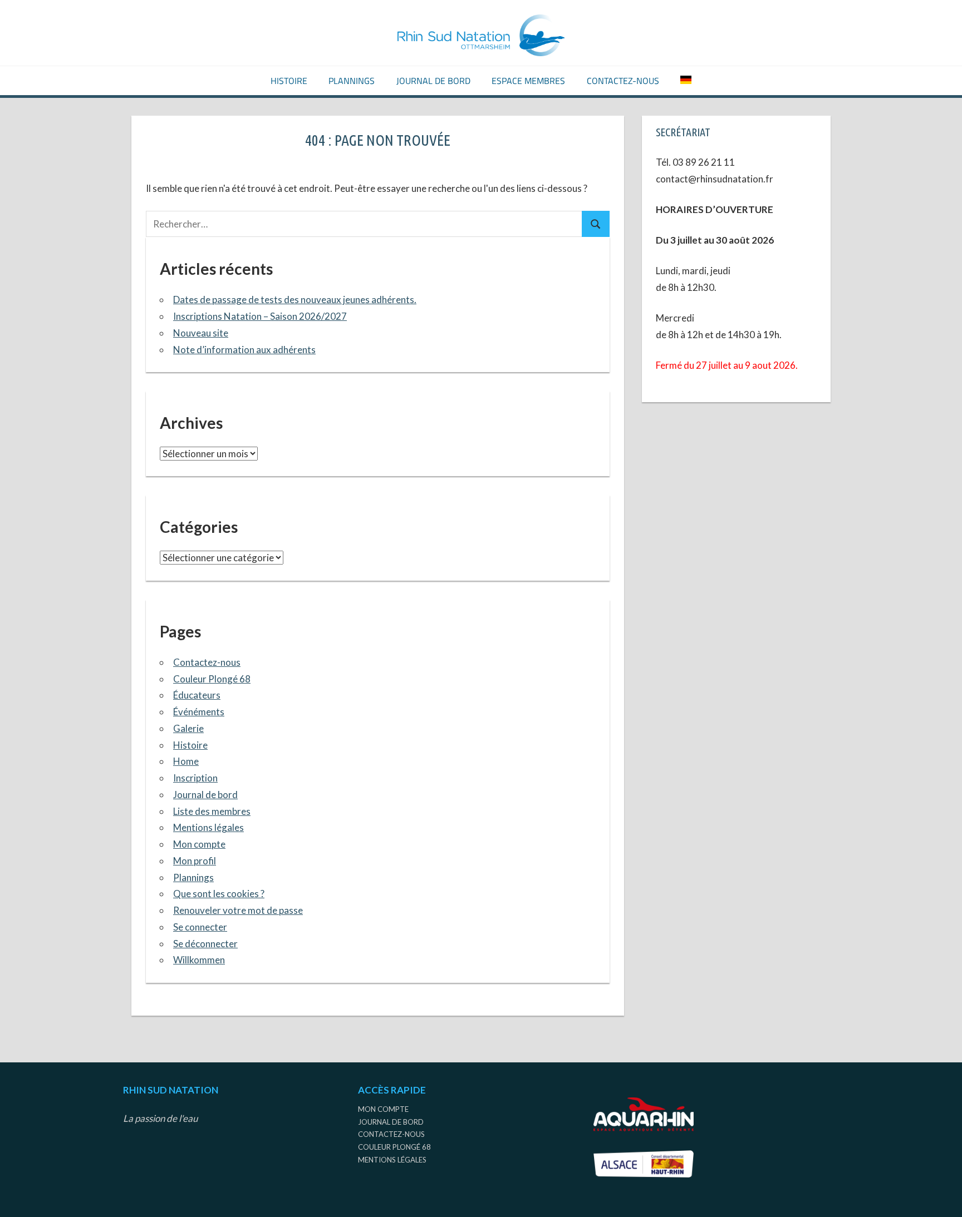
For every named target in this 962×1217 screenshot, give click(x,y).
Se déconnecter (205, 943)
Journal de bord (433, 80)
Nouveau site (200, 333)
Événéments (198, 712)
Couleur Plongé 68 (212, 679)
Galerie (188, 728)
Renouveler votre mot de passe (238, 910)
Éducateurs (196, 695)
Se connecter (200, 927)
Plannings (351, 80)
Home (186, 761)
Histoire (289, 80)
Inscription (195, 778)
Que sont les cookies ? (218, 893)
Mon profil (194, 861)
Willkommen (199, 960)
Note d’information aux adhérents (244, 349)
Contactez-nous (623, 80)
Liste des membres (212, 811)
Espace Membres (528, 80)
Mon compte (199, 844)
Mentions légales (208, 827)
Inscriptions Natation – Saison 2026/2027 (260, 316)
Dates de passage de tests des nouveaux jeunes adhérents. (294, 299)
